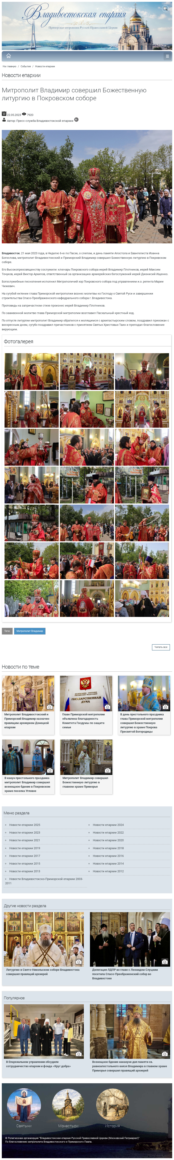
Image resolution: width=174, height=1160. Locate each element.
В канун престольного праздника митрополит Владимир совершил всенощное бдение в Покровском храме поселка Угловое (27, 784)
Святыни (23, 1126)
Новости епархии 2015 (24, 863)
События (26, 66)
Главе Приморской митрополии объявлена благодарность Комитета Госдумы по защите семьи (83, 721)
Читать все (161, 647)
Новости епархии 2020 (108, 840)
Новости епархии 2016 (108, 856)
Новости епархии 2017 (24, 856)
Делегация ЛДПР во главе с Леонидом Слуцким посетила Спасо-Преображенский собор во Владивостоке (125, 974)
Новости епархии (45, 66)
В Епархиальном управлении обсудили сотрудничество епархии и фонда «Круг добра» (38, 1064)
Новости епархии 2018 (108, 848)
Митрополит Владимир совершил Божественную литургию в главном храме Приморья (85, 782)
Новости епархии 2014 (108, 863)
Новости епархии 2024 (108, 825)
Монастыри (68, 1126)
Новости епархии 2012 (108, 871)
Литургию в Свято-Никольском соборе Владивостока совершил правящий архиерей (43, 972)
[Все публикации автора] (76, 120)
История (112, 1126)
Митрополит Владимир (30, 631)
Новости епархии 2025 (24, 825)
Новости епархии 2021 (24, 840)
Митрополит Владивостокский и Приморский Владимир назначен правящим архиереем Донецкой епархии (26, 721)
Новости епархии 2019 (24, 848)
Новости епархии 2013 (24, 871)
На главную (9, 66)
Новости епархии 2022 (108, 832)
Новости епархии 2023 (24, 832)
